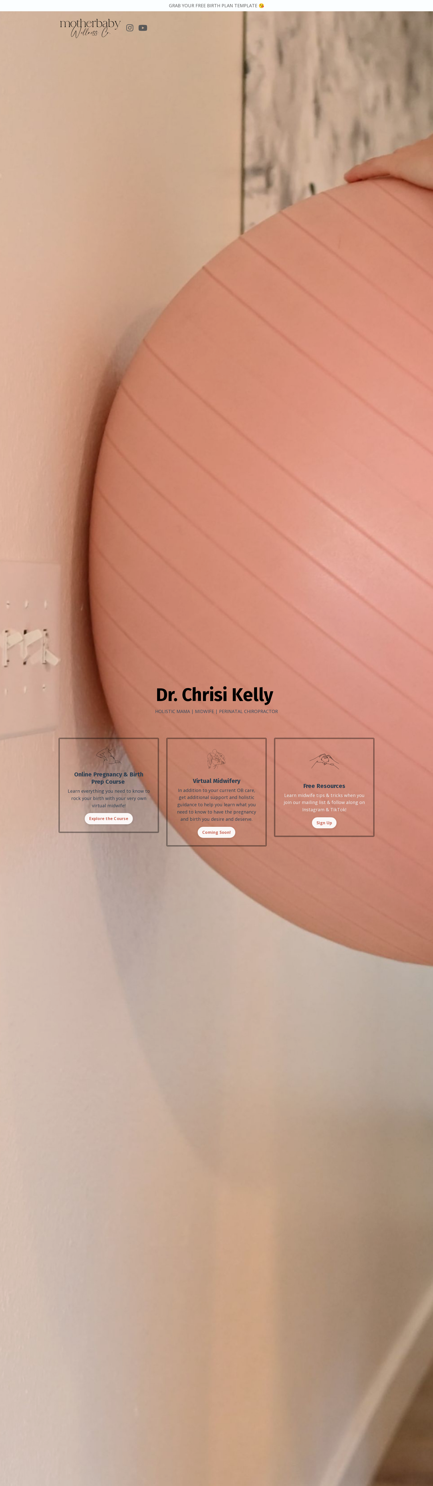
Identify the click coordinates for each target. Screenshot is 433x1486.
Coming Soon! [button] (216, 832)
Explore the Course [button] (108, 818)
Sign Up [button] (324, 823)
